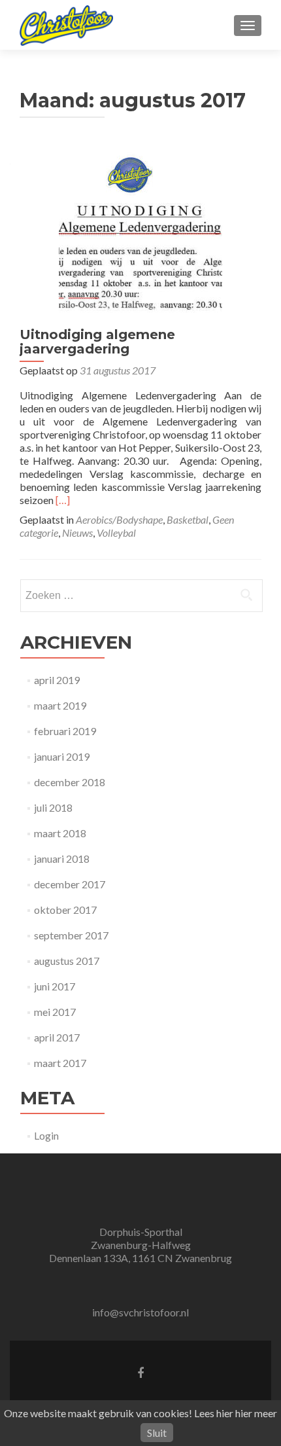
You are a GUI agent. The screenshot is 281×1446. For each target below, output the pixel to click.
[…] (63, 500)
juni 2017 (54, 986)
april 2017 (57, 1037)
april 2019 (57, 680)
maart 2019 (60, 705)
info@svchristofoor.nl (140, 1312)
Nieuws (77, 532)
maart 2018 (60, 833)
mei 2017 (55, 1011)
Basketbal (187, 519)
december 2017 (69, 884)
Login (46, 1135)
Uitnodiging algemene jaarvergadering (97, 342)
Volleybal (116, 532)
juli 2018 (53, 807)
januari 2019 (62, 756)
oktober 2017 (65, 909)
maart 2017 (60, 1063)
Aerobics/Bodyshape (119, 519)
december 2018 (69, 782)
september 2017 (71, 935)
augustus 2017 (66, 960)
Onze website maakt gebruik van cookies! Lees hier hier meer (140, 1413)
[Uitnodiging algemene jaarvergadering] (140, 231)
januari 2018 (62, 858)
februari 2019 (65, 731)
